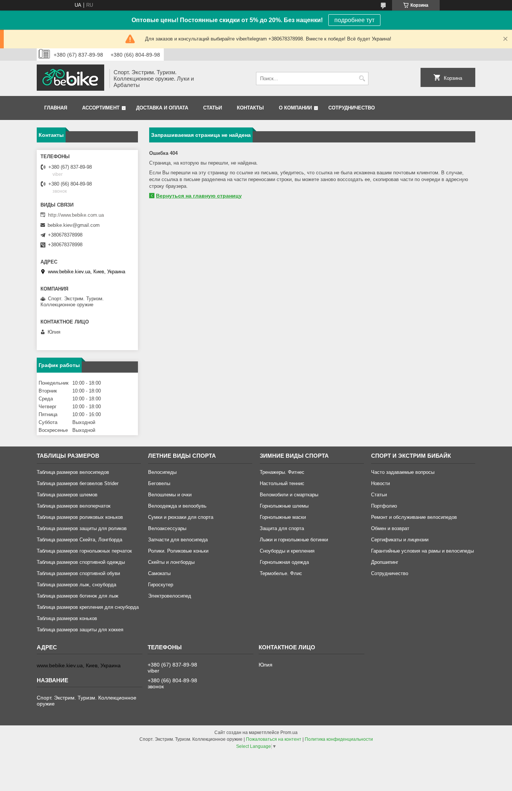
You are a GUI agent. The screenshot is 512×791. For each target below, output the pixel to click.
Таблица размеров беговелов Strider (77, 483)
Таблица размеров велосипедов (73, 472)
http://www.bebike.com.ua (76, 215)
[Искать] (361, 78)
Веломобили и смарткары (289, 494)
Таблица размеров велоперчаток (74, 506)
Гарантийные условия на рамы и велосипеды (422, 551)
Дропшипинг (384, 562)
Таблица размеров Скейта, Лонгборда (79, 539)
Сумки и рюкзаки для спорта (180, 517)
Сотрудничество (351, 108)
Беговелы (159, 483)
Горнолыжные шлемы (284, 506)
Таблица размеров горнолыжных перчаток (84, 551)
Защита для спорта (282, 528)
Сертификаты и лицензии (399, 539)
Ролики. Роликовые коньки (178, 551)
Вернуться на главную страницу (199, 196)
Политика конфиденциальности (339, 739)
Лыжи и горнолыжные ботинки (294, 539)
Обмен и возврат (390, 528)
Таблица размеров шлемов (67, 494)
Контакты (250, 108)
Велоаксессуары (167, 528)
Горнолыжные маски (283, 517)
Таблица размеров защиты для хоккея (80, 629)
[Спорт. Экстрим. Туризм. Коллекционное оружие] (70, 78)
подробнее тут (354, 20)
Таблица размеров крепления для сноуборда (88, 607)
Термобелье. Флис (281, 573)
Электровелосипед (169, 596)
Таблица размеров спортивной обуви (78, 573)
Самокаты (159, 573)
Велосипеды (162, 472)
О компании (295, 108)
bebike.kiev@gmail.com (74, 225)
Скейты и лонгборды (171, 562)
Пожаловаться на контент (273, 739)
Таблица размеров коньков (67, 618)
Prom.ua (289, 732)
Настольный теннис (282, 483)
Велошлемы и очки (170, 494)
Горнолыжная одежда (284, 562)
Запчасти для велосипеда (178, 539)
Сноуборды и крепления (287, 551)
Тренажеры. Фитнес (282, 472)
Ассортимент (101, 108)
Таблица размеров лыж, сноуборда (76, 584)
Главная (55, 108)
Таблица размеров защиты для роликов (82, 528)
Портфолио (384, 506)
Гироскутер (160, 584)
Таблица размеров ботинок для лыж (77, 596)
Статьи (212, 108)
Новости (380, 483)
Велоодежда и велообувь (177, 506)
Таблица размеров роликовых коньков (80, 517)
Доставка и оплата (162, 108)
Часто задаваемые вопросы (402, 472)
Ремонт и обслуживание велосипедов (414, 517)
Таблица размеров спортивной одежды (81, 562)
